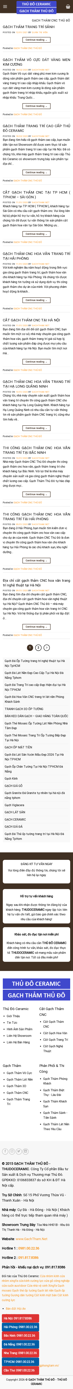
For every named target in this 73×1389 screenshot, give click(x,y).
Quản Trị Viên (40, 32)
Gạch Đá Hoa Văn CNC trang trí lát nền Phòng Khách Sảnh (34, 699)
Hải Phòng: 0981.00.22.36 (20, 1327)
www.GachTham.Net (31, 1239)
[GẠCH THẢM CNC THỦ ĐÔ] (36, 7)
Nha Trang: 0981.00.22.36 (20, 1353)
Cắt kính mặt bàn (45, 1295)
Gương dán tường (22, 1295)
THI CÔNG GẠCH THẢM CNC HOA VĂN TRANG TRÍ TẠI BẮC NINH (36, 450)
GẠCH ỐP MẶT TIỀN (18, 747)
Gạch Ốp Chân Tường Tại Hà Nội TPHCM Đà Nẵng (34, 769)
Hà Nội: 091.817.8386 (18, 1318)
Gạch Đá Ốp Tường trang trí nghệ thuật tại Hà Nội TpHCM (35, 663)
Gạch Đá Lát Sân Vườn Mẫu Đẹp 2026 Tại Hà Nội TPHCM (34, 757)
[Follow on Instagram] (12, 1151)
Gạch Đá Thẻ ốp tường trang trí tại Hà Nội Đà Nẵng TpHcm (34, 836)
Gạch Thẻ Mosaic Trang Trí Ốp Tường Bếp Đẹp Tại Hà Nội (35, 738)
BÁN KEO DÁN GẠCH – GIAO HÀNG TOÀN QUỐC (36, 716)
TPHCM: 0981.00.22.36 (19, 1362)
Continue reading (37, 40)
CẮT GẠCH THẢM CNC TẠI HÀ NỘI (31, 320)
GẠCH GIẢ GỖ (13, 786)
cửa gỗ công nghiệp (57, 1281)
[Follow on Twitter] (19, 1151)
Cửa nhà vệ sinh (37, 1285)
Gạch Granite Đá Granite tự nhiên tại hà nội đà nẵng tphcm (35, 795)
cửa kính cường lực (31, 1281)
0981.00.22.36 (28, 1248)
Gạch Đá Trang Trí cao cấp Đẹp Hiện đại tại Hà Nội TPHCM (35, 687)
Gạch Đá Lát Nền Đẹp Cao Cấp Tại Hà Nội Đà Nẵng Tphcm (34, 675)
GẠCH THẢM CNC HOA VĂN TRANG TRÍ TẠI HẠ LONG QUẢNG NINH (36, 384)
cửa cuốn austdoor (14, 1285)
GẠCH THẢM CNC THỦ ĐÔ (27, 48)
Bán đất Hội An (16, 1308)
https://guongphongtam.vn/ (41, 1365)
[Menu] (5, 6)
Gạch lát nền (45, 1290)
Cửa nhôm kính (49, 1276)
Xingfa (52, 1285)
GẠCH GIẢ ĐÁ (13, 826)
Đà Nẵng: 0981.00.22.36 (19, 1344)
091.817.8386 (28, 1258)
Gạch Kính (11, 778)
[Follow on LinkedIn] (25, 1151)
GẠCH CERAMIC (15, 819)
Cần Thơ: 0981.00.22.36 (19, 1370)
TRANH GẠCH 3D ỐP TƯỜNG (24, 709)
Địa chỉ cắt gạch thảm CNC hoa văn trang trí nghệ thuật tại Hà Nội (36, 582)
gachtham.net (40, 70)
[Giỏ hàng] (68, 6)
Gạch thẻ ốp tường (24, 1290)
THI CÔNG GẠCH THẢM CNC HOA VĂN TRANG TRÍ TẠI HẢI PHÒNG (36, 516)
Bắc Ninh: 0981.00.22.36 (19, 1335)
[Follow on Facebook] (5, 1151)
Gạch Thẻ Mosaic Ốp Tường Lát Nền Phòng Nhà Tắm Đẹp (36, 726)
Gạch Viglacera (14, 805)
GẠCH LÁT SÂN (15, 812)
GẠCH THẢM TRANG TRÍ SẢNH (28, 27)
